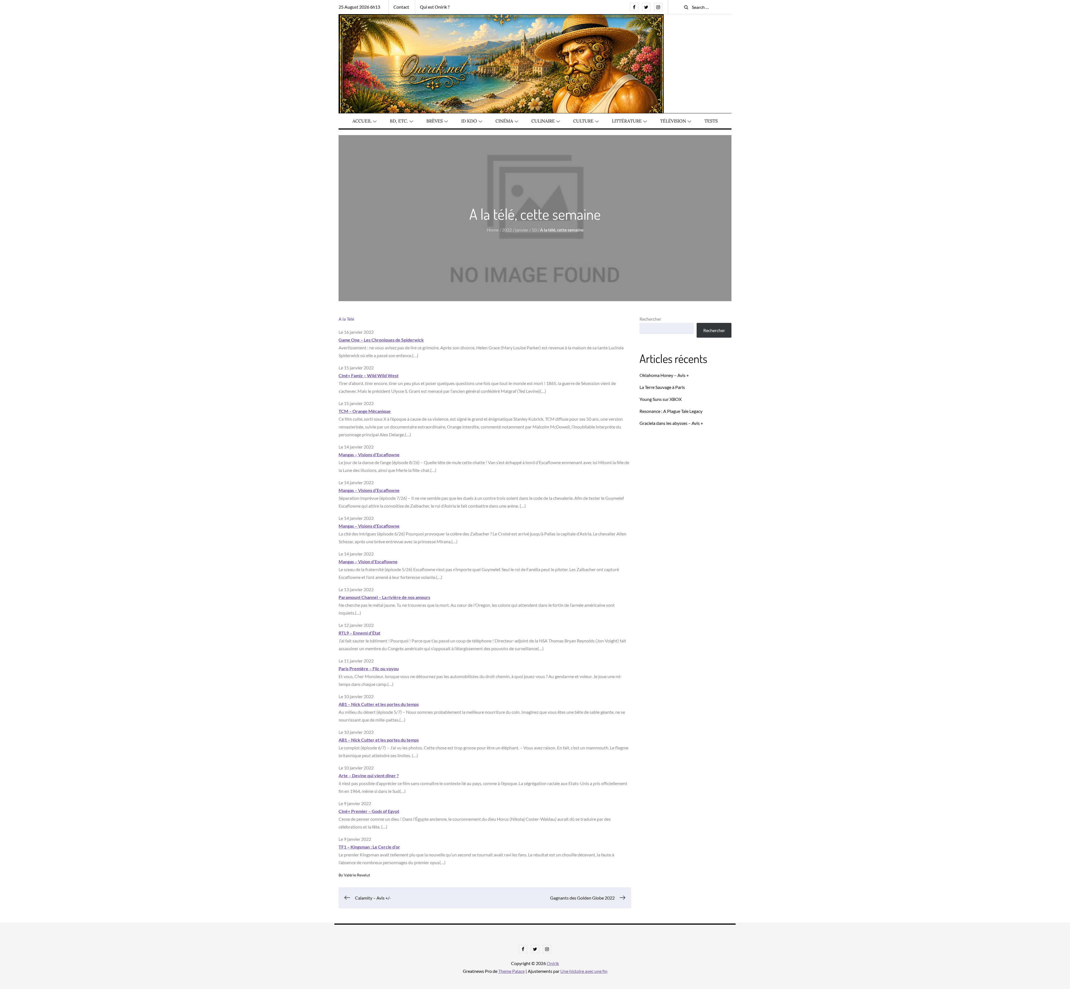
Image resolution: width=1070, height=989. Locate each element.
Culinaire (543, 121)
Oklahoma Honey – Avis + (664, 375)
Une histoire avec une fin (583, 971)
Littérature (627, 121)
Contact (401, 6)
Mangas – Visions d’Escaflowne (369, 454)
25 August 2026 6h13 (359, 6)
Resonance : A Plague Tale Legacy (670, 411)
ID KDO (469, 121)
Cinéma (504, 121)
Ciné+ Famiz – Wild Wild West (368, 375)
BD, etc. (399, 121)
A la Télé (346, 318)
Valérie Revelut (357, 875)
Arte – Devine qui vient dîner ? (369, 775)
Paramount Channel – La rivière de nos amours (384, 597)
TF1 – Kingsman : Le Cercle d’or (369, 846)
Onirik (553, 963)
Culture (583, 121)
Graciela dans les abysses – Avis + (671, 423)
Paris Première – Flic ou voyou (369, 668)
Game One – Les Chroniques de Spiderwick (381, 339)
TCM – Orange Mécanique (365, 411)
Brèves (434, 121)
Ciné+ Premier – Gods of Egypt (369, 811)
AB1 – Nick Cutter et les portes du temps (379, 704)
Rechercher (650, 318)
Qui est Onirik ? (434, 6)
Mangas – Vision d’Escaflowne (368, 561)
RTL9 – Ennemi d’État (359, 632)
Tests (711, 121)
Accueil (361, 121)
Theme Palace (511, 971)
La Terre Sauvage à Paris (662, 387)
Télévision (673, 121)
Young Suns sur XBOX (660, 399)
